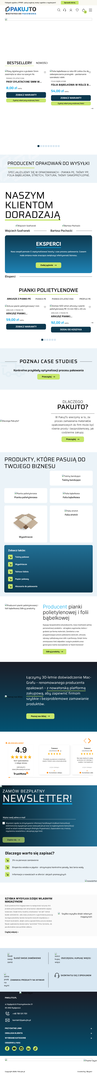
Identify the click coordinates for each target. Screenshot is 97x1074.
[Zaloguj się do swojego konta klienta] (70, 10)
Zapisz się (11, 839)
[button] (64, 10)
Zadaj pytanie (46, 265)
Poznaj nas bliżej (38, 716)
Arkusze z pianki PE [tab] (19, 299)
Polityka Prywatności (40, 828)
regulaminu (10, 831)
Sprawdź (69, 485)
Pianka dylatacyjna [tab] (63, 298)
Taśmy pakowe (22, 557)
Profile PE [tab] (85, 298)
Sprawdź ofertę (69, 2)
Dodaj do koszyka (71, 329)
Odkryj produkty (52, 651)
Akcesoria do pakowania (26, 586)
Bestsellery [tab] (19, 63)
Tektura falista (22, 571)
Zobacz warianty (26, 95)
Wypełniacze (21, 564)
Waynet (89, 1071)
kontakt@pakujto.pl (22, 1020)
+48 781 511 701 (20, 1013)
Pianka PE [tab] (40, 298)
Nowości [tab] (42, 63)
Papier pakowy (22, 579)
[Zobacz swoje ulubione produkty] (77, 10)
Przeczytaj (47, 376)
